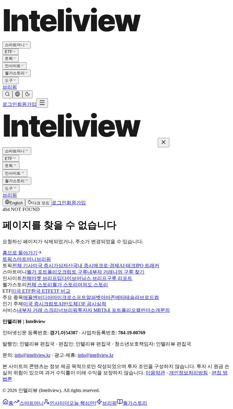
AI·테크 (127, 265)
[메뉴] (42, 103)
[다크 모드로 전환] (27, 94)
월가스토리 (15, 73)
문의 (165, 310)
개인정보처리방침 (188, 372)
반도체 (70, 303)
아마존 (108, 297)
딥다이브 (66, 278)
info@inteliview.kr (32, 355)
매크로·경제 (106, 265)
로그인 (9, 104)
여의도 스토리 (93, 284)
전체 (27, 278)
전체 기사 (22, 265)
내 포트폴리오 (121, 310)
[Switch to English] (17, 94)
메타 (120, 297)
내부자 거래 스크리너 (40, 310)
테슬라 (132, 297)
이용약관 (155, 372)
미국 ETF (21, 291)
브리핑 (9, 87)
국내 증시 (83, 265)
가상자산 (63, 265)
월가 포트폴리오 (44, 271)
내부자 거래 (100, 271)
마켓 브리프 (44, 278)
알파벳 (93, 297)
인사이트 (13, 65)
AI (60, 303)
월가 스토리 (65, 284)
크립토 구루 (74, 271)
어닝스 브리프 (91, 278)
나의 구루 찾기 (128, 271)
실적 (101, 303)
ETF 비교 (60, 291)
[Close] (163, 142)
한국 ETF (41, 291)
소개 (155, 310)
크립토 (51, 303)
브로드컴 (149, 297)
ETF (8, 51)
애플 (28, 297)
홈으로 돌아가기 (20, 252)
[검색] (7, 94)
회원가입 (26, 104)
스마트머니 (15, 45)
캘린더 (143, 310)
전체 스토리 (39, 284)
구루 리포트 (119, 278)
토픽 (9, 58)
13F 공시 (87, 303)
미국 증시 (43, 265)
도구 (9, 80)
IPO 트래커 (147, 265)
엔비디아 (42, 297)
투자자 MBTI (92, 310)
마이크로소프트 (69, 297)
